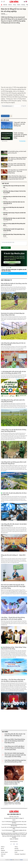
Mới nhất (5, 4)
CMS (12, 859)
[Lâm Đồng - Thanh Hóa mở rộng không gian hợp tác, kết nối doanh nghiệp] (14, 635)
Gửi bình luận (6, 247)
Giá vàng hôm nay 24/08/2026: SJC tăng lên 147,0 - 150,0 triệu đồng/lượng (17, 171)
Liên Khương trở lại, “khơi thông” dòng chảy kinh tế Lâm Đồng (13, 648)
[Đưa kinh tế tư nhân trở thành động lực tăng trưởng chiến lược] (14, 330)
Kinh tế (18, 4)
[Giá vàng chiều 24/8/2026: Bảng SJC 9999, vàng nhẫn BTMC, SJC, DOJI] (4, 165)
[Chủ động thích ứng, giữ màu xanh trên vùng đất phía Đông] (14, 417)
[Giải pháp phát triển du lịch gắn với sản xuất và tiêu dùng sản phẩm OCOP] (14, 387)
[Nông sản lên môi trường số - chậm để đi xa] (14, 572)
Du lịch (16, 852)
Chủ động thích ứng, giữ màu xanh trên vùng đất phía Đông (13, 400)
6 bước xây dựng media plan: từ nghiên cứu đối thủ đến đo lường (20, 135)
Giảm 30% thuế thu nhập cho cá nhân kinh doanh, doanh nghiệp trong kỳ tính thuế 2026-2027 (17, 177)
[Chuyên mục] (2, 1)
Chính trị (10, 4)
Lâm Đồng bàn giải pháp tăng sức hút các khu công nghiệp (13, 343)
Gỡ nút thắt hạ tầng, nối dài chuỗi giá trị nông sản (17, 152)
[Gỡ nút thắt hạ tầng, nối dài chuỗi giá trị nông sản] (4, 153)
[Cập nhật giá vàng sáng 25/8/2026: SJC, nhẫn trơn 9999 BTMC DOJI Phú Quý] (4, 159)
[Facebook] (17, 844)
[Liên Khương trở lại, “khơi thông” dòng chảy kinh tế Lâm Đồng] (14, 667)
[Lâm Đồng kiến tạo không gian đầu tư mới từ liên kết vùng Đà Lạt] (14, 480)
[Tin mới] (4, 1)
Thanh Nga (3, 13)
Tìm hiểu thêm (22, 141)
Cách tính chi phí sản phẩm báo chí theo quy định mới (14, 493)
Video (2, 855)
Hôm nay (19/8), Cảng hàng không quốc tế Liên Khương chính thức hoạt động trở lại (15, 740)
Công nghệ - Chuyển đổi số (20, 854)
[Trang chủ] (2, 4)
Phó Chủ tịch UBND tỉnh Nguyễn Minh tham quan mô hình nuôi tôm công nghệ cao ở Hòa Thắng (13, 586)
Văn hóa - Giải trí (4, 852)
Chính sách (3, 854)
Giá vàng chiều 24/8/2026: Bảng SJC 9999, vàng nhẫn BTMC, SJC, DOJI (17, 165)
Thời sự (14, 4)
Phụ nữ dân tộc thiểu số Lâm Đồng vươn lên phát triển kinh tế (14, 284)
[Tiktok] (11, 844)
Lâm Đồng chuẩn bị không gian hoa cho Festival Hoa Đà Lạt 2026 (15, 761)
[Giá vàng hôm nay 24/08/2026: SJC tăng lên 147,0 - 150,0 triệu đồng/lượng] (4, 171)
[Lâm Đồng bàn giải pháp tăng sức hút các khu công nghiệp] (14, 359)
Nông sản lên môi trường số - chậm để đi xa (13, 555)
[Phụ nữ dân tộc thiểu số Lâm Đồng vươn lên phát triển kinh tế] (14, 301)
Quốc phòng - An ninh (19, 850)
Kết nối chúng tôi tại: (14, 841)
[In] (11, 116)
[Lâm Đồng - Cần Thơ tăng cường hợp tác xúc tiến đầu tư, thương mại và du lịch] (14, 701)
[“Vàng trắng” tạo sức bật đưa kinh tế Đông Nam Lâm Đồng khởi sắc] (14, 449)
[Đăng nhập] (24, 1)
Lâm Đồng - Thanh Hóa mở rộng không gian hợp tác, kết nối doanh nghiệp (13, 618)
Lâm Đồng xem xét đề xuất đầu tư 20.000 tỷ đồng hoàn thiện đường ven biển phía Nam (14, 747)
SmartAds (5, 141)
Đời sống (23, 4)
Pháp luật (3, 850)
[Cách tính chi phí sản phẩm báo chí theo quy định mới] (14, 512)
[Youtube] (14, 844)
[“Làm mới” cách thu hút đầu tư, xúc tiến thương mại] (7, 125)
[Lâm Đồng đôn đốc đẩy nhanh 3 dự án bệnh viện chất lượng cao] (14, 543)
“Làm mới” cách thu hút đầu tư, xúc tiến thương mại (20, 124)
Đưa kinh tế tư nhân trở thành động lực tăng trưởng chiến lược (13, 314)
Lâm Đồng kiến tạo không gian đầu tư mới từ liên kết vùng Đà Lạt (13, 462)
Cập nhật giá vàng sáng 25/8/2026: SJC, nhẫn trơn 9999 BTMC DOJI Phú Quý (17, 159)
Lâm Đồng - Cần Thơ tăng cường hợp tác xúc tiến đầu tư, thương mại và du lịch (13, 680)
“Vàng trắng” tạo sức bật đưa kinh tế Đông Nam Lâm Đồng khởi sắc (13, 430)
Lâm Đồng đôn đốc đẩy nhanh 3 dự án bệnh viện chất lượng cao (14, 524)
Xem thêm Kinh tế (6, 280)
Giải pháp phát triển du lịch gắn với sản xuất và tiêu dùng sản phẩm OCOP (13, 372)
